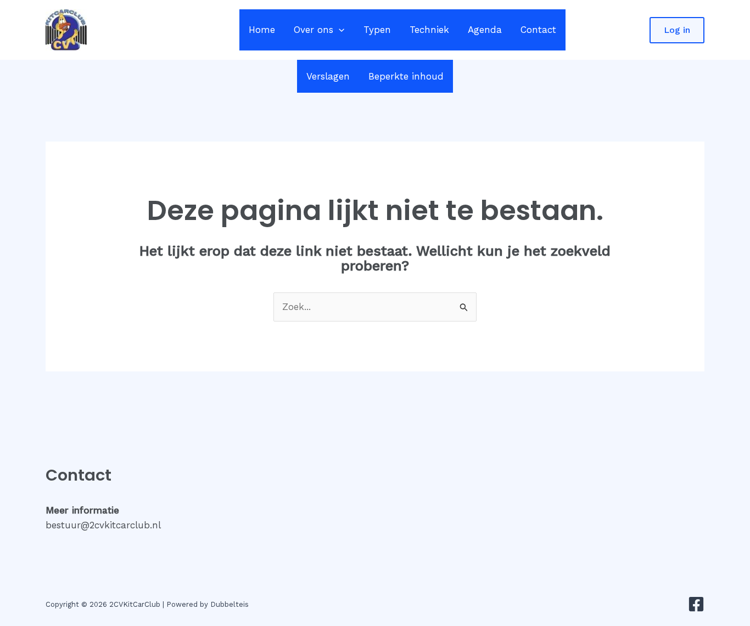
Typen (377, 29)
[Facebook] (696, 604)
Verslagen (328, 76)
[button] (338, 29)
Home (262, 29)
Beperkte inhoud (406, 76)
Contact (538, 29)
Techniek (429, 29)
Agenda (485, 29)
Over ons (313, 29)
